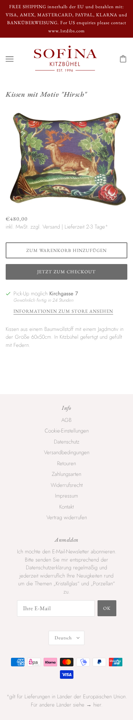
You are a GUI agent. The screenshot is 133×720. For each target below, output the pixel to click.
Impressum (66, 496)
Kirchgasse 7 (63, 293)
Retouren (66, 463)
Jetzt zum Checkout (66, 272)
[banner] (65, 58)
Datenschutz (66, 442)
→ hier (93, 705)
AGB (66, 420)
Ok (107, 608)
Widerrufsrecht (67, 485)
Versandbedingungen (66, 452)
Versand (51, 227)
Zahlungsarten (66, 474)
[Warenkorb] (124, 59)
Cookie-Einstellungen (67, 431)
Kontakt (66, 507)
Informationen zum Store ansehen (63, 311)
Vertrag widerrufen (66, 517)
